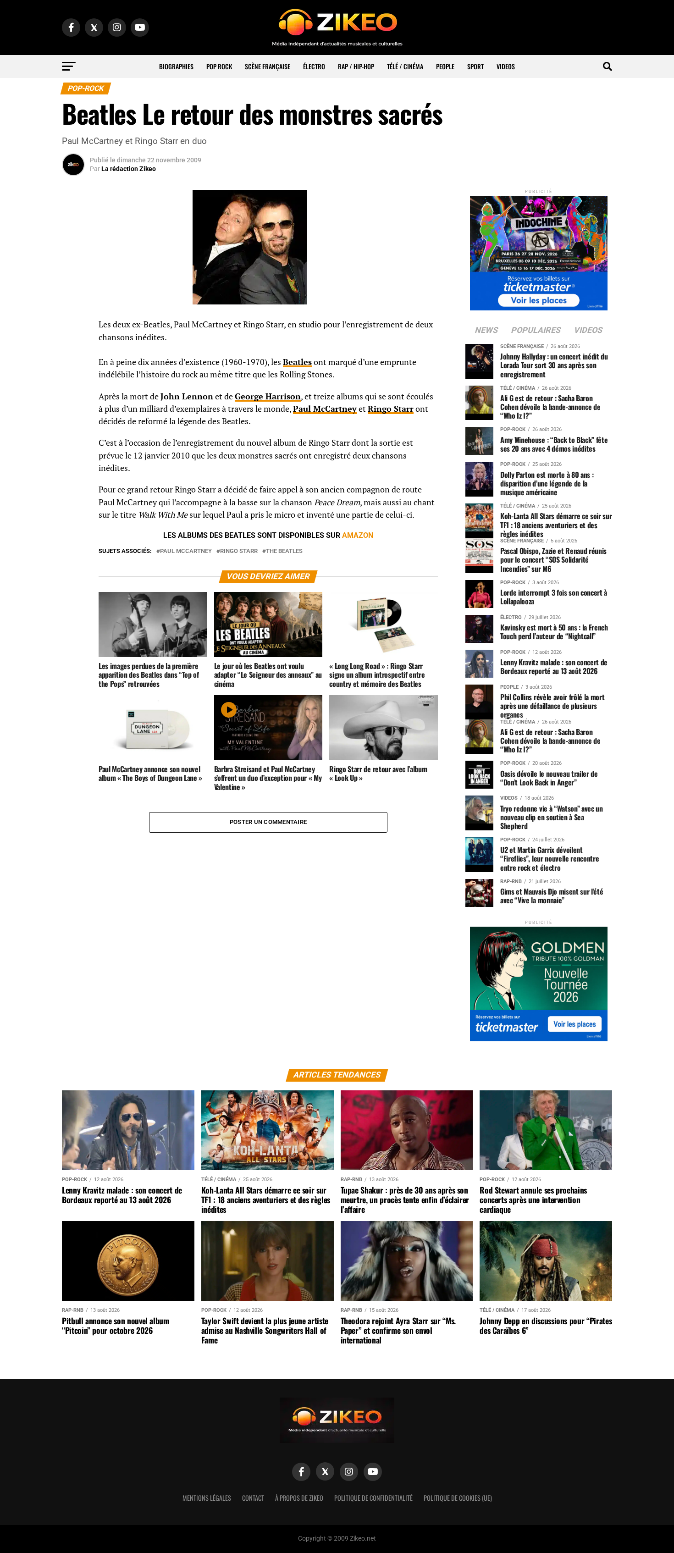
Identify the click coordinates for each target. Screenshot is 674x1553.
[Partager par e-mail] (73, 393)
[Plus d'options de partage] (73, 415)
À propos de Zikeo (299, 1498)
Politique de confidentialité (373, 1498)
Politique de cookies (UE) (458, 1498)
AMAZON (357, 535)
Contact (253, 1498)
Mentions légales (206, 1498)
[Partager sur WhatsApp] (73, 349)
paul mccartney (186, 551)
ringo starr (239, 551)
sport (475, 66)
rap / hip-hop (356, 66)
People (445, 66)
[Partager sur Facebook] (73, 327)
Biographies (176, 66)
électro (314, 66)
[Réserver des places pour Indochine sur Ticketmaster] (538, 250)
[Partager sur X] (73, 371)
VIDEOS (506, 66)
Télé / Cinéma (405, 66)
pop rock (219, 66)
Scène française (267, 66)
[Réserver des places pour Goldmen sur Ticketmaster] (538, 981)
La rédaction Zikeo (128, 168)
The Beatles (284, 551)
